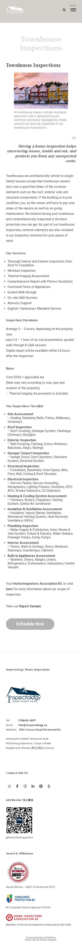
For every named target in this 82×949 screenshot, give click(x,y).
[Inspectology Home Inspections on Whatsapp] (9, 786)
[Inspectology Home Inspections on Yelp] (48, 786)
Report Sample (30, 606)
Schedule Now (30, 623)
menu (73, 5)
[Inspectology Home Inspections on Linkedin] (33, 786)
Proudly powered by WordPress (41, 938)
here (9, 589)
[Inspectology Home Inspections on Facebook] (17, 786)
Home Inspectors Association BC (37, 584)
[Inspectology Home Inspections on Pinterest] (40, 786)
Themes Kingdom (48, 940)
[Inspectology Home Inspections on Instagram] (25, 786)
